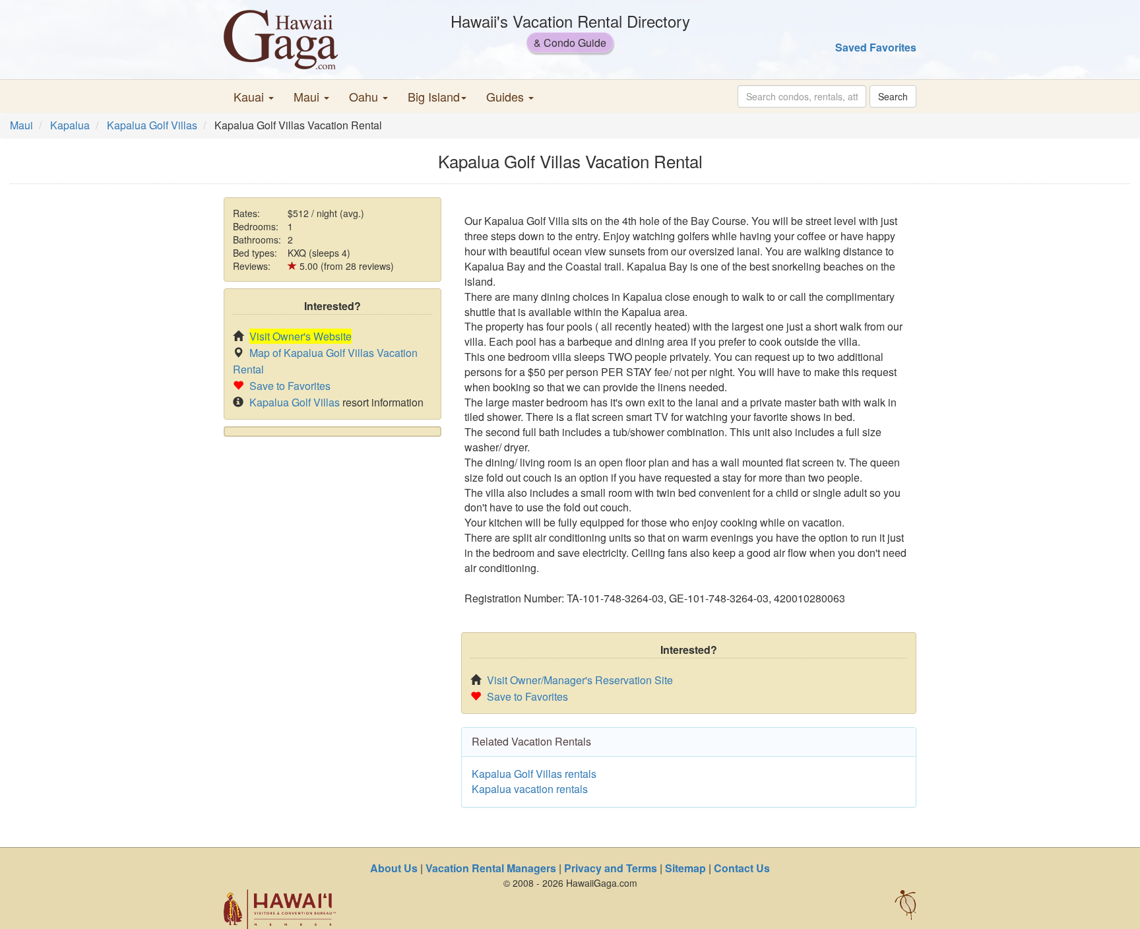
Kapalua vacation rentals (530, 788)
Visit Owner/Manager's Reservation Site (580, 680)
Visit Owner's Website (300, 336)
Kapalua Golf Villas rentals (534, 773)
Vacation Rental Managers (491, 868)
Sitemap (685, 868)
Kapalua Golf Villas (152, 125)
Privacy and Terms (610, 868)
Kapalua (70, 125)
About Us (394, 868)
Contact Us (742, 868)
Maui (21, 125)
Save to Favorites (290, 385)
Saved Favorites (875, 47)
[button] (254, 96)
